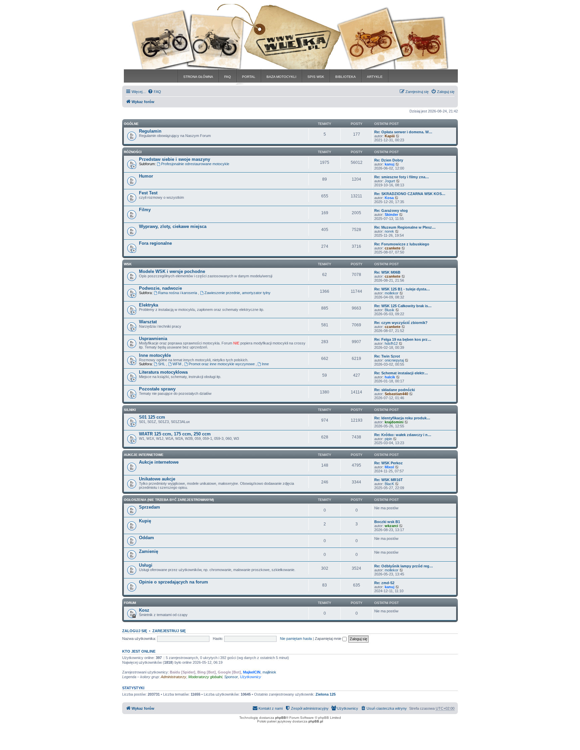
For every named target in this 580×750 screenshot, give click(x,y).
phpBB (280, 717)
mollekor (391, 293)
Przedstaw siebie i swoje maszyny (174, 159)
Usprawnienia (153, 338)
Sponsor (231, 677)
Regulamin (150, 131)
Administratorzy (173, 677)
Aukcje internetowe (159, 462)
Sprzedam (149, 507)
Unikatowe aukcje (157, 478)
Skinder (391, 215)
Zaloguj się (134, 631)
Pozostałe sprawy (157, 388)
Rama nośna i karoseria (178, 293)
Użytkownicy (250, 677)
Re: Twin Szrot (387, 356)
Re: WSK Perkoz (388, 463)
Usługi (145, 565)
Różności (133, 152)
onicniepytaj (394, 360)
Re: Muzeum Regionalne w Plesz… (405, 227)
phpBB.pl (315, 721)
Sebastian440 (396, 394)
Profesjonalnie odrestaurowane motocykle (195, 164)
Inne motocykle (155, 355)
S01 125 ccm (152, 417)
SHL (162, 364)
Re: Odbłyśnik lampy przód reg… (403, 566)
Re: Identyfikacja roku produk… (402, 418)
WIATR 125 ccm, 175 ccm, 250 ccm (175, 433)
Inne (265, 364)
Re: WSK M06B (387, 272)
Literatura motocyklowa (163, 372)
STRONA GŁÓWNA (198, 77)
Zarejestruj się (169, 631)
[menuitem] (154, 92)
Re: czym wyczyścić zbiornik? (401, 323)
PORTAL (248, 77)
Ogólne (131, 124)
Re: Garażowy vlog (391, 210)
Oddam (146, 537)
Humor (146, 176)
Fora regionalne (155, 243)
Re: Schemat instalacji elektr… (401, 373)
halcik (390, 377)
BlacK (389, 484)
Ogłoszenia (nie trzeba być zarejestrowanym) (169, 500)
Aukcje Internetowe (143, 455)
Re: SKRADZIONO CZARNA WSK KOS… (409, 194)
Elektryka (148, 305)
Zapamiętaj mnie (328, 639)
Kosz (144, 610)
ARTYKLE (375, 77)
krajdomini (394, 422)
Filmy (145, 209)
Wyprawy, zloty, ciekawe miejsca (172, 226)
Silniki (130, 410)
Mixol (389, 467)
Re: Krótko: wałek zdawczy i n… (402, 435)
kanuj (389, 164)
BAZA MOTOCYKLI (281, 77)
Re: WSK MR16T (388, 480)
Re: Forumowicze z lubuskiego (401, 244)
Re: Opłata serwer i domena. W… (403, 132)
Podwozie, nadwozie (160, 288)
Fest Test (148, 192)
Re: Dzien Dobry (388, 160)
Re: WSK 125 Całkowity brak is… (403, 306)
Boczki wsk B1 (387, 522)
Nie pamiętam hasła (296, 639)
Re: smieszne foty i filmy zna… (401, 177)
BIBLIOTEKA (345, 77)
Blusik (389, 310)
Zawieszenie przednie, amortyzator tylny (237, 293)
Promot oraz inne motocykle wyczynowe (222, 364)
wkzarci (391, 526)
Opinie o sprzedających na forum (173, 581)
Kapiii (390, 136)
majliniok (269, 672)
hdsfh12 (391, 343)
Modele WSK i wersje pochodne (172, 271)
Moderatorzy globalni (205, 677)
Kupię (145, 520)
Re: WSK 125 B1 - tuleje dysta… (402, 289)
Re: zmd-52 (384, 583)
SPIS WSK (315, 77)
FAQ (227, 77)
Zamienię (148, 551)
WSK (128, 264)
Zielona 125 (326, 694)
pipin (388, 439)
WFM (177, 364)
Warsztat (148, 321)
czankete (392, 248)
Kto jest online (138, 651)
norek (389, 231)
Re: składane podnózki (394, 390)
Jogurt (390, 181)
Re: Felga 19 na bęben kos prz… (402, 339)
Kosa (389, 198)
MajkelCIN (251, 672)
